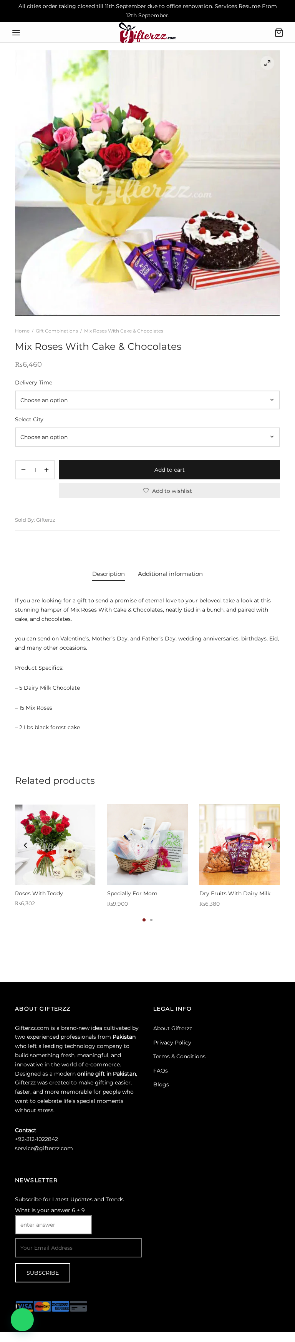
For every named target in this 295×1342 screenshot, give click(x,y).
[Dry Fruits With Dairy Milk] (239, 844)
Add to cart (169, 469)
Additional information (170, 573)
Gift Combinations (57, 331)
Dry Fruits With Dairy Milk (234, 893)
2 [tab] (151, 920)
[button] (22, 1319)
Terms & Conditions (179, 1056)
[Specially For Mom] (147, 844)
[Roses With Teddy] (55, 844)
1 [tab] (144, 919)
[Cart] (278, 32)
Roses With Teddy (39, 893)
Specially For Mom (132, 893)
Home (22, 331)
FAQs (160, 1070)
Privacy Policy (172, 1042)
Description (108, 573)
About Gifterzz (172, 1028)
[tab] (108, 574)
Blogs (161, 1084)
